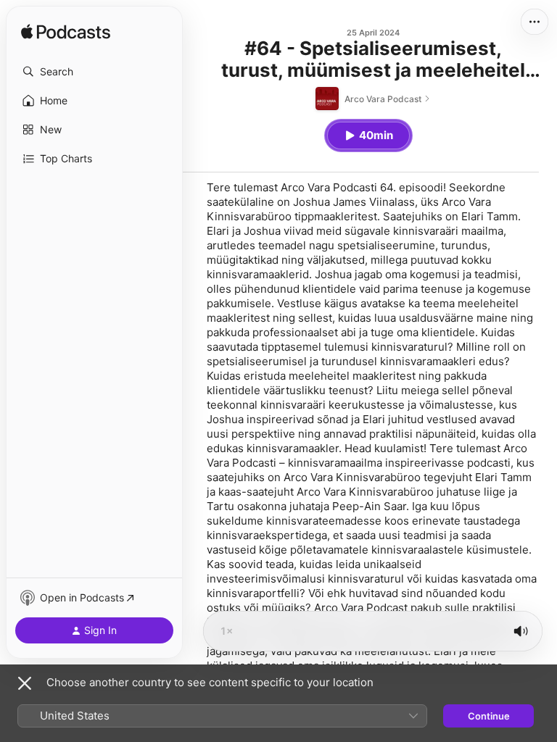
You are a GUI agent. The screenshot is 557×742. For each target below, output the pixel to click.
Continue (489, 716)
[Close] (24, 683)
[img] (65, 32)
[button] (94, 71)
